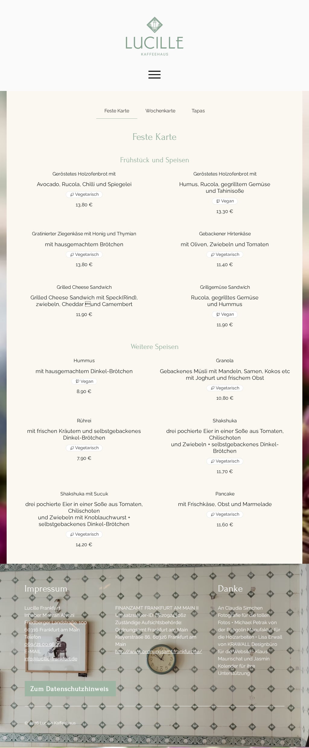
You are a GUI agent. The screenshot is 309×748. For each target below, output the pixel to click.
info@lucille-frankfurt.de (50, 659)
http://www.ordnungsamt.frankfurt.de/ (158, 651)
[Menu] (154, 74)
